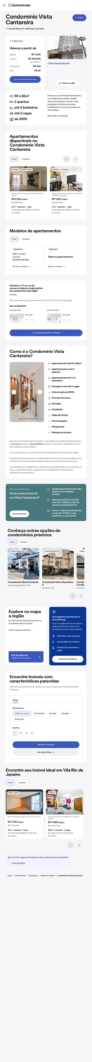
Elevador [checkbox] (53, 713)
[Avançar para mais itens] (39, 392)
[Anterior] (66, 159)
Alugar (14, 159)
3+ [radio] (27, 733)
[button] (28, 191)
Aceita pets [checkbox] (19, 719)
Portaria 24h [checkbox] (39, 713)
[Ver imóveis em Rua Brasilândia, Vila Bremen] (58, 63)
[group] (28, 191)
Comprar (26, 159)
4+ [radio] (32, 733)
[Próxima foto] (42, 178)
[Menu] (4, 5)
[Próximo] (75, 159)
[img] (23, 564)
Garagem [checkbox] (65, 713)
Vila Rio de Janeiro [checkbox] (22, 713)
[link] (46, 744)
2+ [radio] (21, 733)
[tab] (15, 700)
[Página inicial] (20, 5)
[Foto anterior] (14, 178)
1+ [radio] (15, 733)
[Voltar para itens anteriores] (14, 392)
